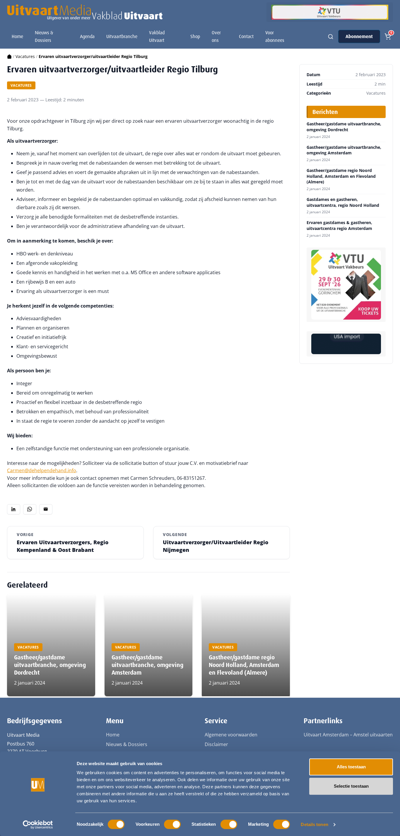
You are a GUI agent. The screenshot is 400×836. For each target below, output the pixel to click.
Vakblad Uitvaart (157, 36)
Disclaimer (216, 744)
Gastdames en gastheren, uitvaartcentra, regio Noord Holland (343, 202)
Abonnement (359, 36)
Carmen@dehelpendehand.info (41, 470)
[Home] (9, 56)
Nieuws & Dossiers (44, 36)
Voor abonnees (274, 36)
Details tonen (314, 824)
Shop (195, 36)
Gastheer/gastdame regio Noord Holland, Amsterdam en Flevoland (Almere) (244, 665)
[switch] (172, 824)
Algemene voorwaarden (231, 734)
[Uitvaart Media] (85, 12)
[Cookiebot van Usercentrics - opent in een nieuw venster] (38, 824)
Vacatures (25, 56)
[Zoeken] (330, 36)
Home (17, 36)
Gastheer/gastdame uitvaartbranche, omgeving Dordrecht (50, 665)
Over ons (216, 36)
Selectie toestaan (351, 786)
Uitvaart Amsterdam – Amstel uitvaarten (348, 734)
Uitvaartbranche (121, 36)
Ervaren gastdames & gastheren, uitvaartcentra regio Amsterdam (339, 225)
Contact (246, 36)
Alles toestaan (351, 766)
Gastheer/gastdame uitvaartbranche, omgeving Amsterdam (147, 665)
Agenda (87, 36)
